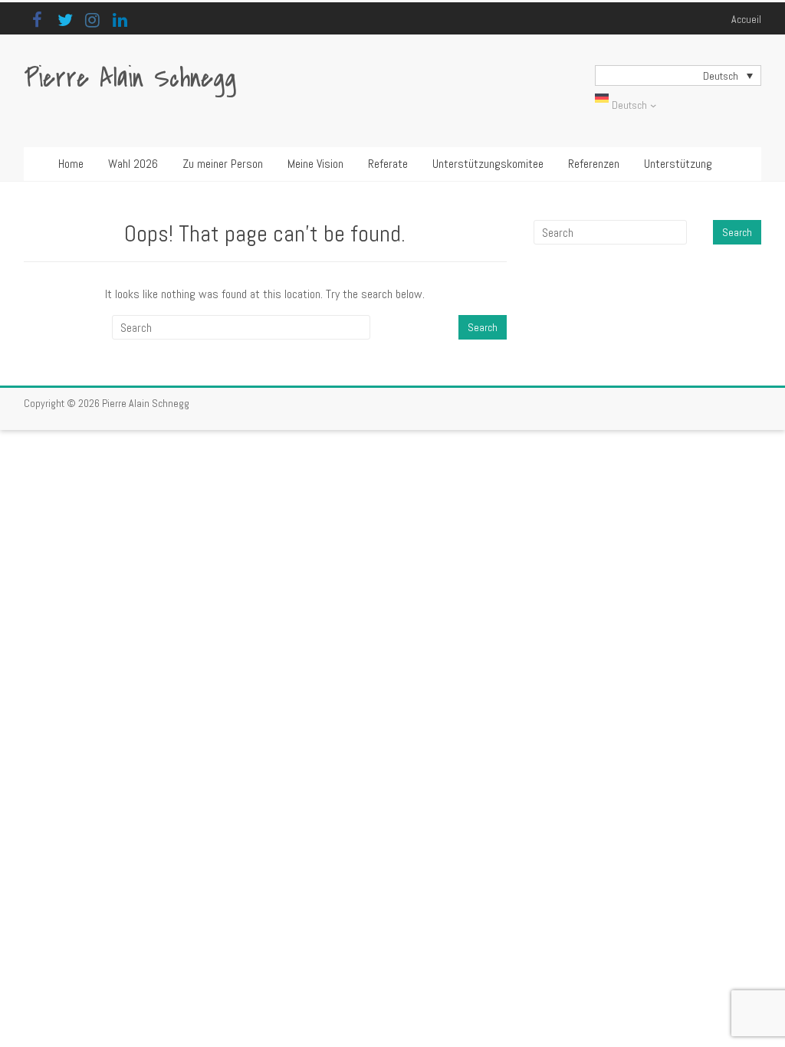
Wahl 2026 (133, 164)
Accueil (746, 19)
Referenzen (593, 164)
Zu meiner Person (222, 164)
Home (71, 164)
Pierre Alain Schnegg (130, 78)
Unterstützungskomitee (488, 164)
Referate (388, 164)
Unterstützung (678, 164)
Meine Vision (315, 164)
